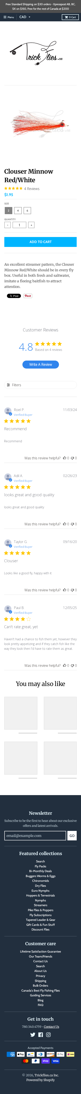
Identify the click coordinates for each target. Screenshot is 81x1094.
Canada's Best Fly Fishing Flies (40, 990)
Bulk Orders (40, 985)
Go (72, 836)
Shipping (40, 981)
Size (6, 203)
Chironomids (40, 881)
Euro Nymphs (40, 891)
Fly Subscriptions (41, 915)
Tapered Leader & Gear (40, 920)
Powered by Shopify (40, 1080)
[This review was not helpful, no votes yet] (72, 458)
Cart (72, 17)
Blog (40, 1000)
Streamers (40, 905)
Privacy (40, 976)
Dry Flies (40, 886)
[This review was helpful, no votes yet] (64, 458)
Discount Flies (40, 929)
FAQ (40, 1005)
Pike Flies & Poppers (40, 910)
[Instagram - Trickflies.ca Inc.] (48, 1034)
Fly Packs (40, 866)
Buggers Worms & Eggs (41, 876)
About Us (40, 971)
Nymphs (40, 900)
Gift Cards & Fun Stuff (40, 925)
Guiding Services (40, 995)
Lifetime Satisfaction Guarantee (40, 951)
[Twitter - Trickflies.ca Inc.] (32, 1034)
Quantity (10, 219)
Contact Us (40, 961)
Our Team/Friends (40, 956)
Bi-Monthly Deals (40, 871)
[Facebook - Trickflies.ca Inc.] (40, 1034)
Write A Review (40, 364)
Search (40, 861)
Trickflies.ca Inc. (47, 1075)
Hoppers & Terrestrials (40, 895)
